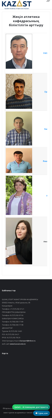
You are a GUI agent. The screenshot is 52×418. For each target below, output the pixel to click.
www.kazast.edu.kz (18, 344)
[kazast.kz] (11, 4)
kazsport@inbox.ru (27, 341)
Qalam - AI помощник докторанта (31, 407)
